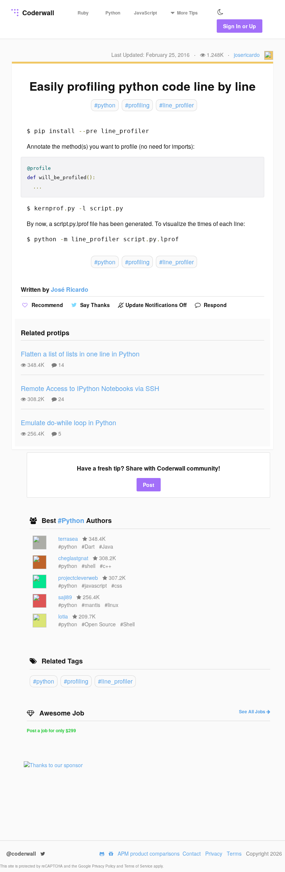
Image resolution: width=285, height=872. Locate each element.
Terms (234, 853)
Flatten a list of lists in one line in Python (80, 353)
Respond (214, 305)
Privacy (213, 853)
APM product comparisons (149, 853)
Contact (192, 853)
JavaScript (145, 12)
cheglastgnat (73, 558)
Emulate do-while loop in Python (68, 422)
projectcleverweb (78, 577)
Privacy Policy (104, 866)
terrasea (68, 538)
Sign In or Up (239, 26)
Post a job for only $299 (51, 730)
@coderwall (21, 853)
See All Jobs (252, 711)
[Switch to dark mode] (220, 12)
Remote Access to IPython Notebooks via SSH (90, 388)
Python (112, 12)
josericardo (247, 54)
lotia (63, 616)
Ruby (83, 12)
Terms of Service (139, 866)
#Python (72, 520)
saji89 (65, 597)
